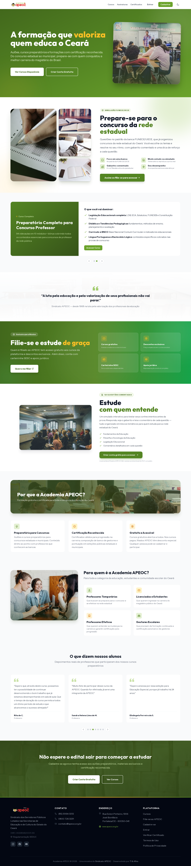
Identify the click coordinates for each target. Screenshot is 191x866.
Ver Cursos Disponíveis (27, 71)
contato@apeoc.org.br (70, 823)
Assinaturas (122, 4)
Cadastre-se (149, 824)
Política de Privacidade (154, 845)
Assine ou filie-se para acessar (120, 177)
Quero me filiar (23, 364)
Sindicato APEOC (103, 861)
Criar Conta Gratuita (62, 71)
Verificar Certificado (153, 835)
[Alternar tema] (178, 4)
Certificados (136, 4)
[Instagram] (13, 844)
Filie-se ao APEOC (152, 819)
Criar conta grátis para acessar (119, 450)
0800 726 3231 (66, 818)
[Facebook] (19, 844)
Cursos (111, 4)
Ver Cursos (112, 775)
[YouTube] (26, 844)
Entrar (150, 4)
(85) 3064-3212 (66, 813)
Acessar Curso (93, 248)
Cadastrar (165, 4)
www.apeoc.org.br (110, 826)
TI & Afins (134, 861)
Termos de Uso (151, 840)
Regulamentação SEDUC (24, 837)
